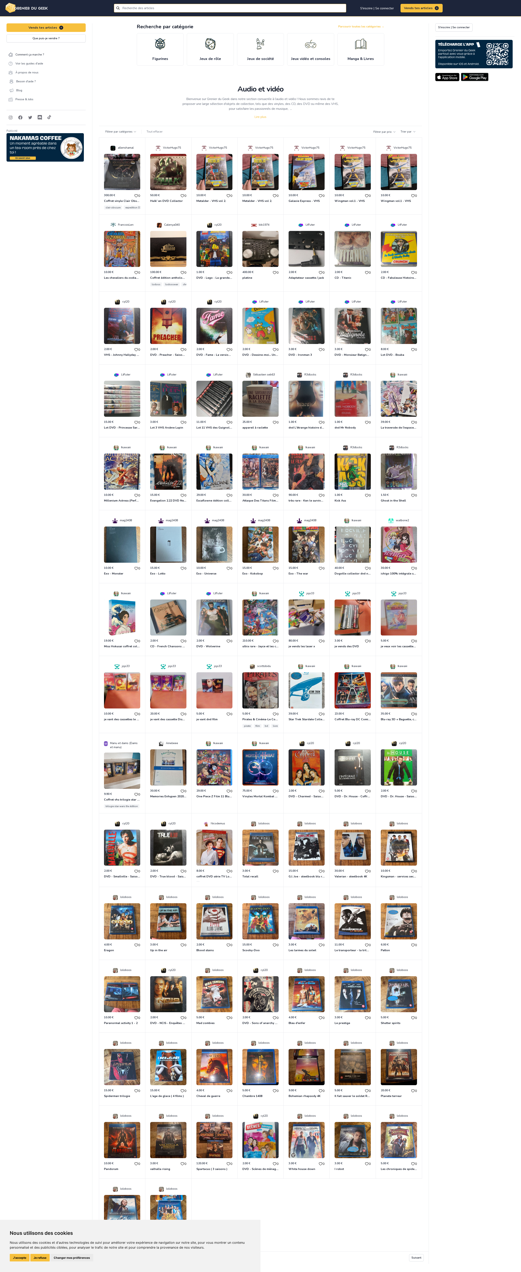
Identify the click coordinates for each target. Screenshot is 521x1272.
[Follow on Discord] (40, 117)
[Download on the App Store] (447, 77)
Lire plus (260, 117)
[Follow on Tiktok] (49, 117)
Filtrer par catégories (118, 132)
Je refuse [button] (40, 1257)
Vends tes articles (418, 8)
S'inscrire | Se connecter (377, 8)
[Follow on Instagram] (10, 117)
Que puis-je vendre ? (46, 38)
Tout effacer (155, 132)
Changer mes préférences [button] (72, 1257)
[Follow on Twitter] (30, 117)
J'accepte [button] (19, 1257)
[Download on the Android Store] (474, 77)
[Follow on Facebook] (20, 117)
